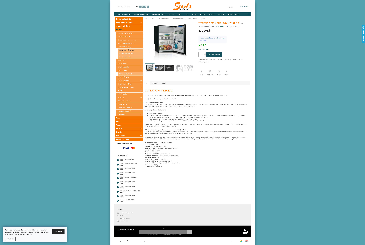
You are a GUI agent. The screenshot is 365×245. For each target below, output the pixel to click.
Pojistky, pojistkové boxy (126, 87)
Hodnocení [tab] (155, 83)
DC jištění (121, 91)
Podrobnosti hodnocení (221, 26)
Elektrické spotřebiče (124, 37)
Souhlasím (58, 231)
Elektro (119, 30)
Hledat (137, 6)
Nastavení (10, 239)
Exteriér (119, 132)
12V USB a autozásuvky (125, 108)
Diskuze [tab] (164, 83)
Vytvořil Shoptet (235, 241)
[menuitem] (123, 14)
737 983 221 (122, 215)
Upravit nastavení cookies (156, 241)
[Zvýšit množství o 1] (205, 53)
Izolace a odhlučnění (123, 19)
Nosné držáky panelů (125, 74)
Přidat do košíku (215, 54)
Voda (118, 118)
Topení (118, 125)
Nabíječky (121, 98)
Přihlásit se (189, 232)
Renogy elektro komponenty (127, 40)
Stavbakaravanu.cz (124, 218)
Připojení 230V (122, 104)
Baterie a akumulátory (125, 84)
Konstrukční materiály (124, 22)
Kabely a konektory (124, 101)
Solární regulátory (123, 81)
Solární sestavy (122, 64)
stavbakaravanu (124, 221)
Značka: (235, 26)
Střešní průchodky (123, 77)
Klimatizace (121, 60)
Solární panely (122, 70)
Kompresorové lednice (126, 50)
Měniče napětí (122, 94)
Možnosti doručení (203, 49)
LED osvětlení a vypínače (125, 33)
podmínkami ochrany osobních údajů (173, 234)
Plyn (118, 121)
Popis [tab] (146, 83)
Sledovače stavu (123, 114)
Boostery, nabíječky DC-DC (126, 43)
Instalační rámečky (125, 57)
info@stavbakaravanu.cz (126, 213)
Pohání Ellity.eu (203, 40)
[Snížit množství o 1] (205, 56)
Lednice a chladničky (124, 47)
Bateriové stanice (123, 67)
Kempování (120, 136)
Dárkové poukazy (122, 139)
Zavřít (202, 67)
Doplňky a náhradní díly (126, 54)
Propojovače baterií (124, 111)
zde (30, 234)
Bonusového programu (218, 38)
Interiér (119, 128)
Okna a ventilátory (123, 26)
